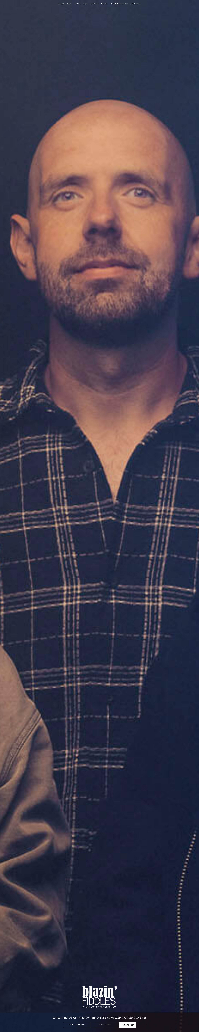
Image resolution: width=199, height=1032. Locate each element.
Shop (104, 4)
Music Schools (119, 4)
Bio (69, 4)
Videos (95, 4)
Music (77, 4)
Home (61, 4)
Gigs (85, 4)
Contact (135, 4)
